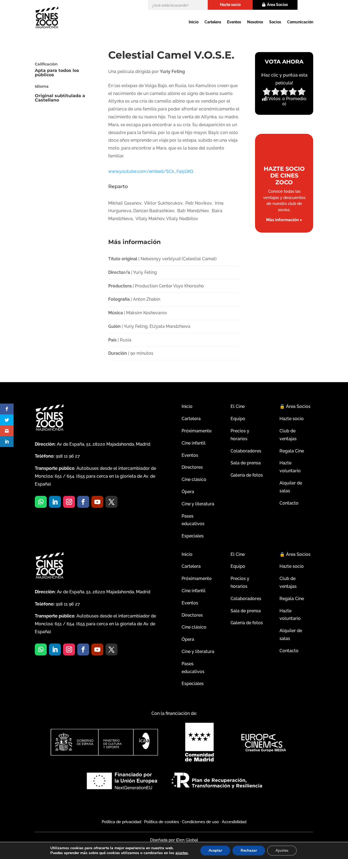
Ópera (188, 491)
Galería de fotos (247, 475)
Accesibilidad (234, 821)
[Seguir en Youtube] (97, 502)
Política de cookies (161, 821)
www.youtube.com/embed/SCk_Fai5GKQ (150, 171)
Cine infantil (194, 443)
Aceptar (215, 850)
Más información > (284, 219)
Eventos (234, 22)
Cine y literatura (198, 503)
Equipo (238, 418)
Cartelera (212, 22)
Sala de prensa (246, 462)
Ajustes (281, 850)
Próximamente (197, 430)
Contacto (289, 503)
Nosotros (255, 22)
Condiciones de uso (200, 821)
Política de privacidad (121, 821)
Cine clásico (194, 479)
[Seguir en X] (111, 502)
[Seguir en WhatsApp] (41, 502)
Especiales (193, 535)
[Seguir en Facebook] (83, 502)
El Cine (238, 406)
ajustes (181, 853)
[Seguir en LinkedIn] (55, 502)
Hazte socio (230, 4)
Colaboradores (246, 451)
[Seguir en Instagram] (69, 502)
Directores (192, 467)
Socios (275, 22)
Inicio (193, 22)
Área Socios (277, 4)
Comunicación (300, 22)
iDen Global (186, 840)
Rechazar (249, 850)
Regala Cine (291, 451)
